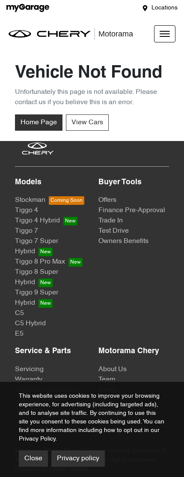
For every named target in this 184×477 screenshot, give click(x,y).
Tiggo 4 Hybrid (37, 220)
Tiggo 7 (26, 231)
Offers (107, 200)
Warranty (28, 379)
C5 (19, 313)
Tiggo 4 (26, 210)
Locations (164, 8)
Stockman (30, 200)
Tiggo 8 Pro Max (40, 261)
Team (106, 379)
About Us (112, 369)
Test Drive (113, 231)
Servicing (29, 369)
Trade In (110, 220)
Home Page (39, 122)
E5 (19, 333)
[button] (164, 33)
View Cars (87, 122)
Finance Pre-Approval (131, 210)
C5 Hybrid (30, 323)
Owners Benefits (123, 241)
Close (33, 458)
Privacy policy (78, 458)
